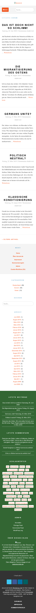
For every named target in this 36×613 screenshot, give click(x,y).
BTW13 (22, 467)
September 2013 (17, 358)
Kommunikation (16, 480)
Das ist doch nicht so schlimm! (18, 26)
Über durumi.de (18, 256)
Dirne (28, 467)
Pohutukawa (29, 592)
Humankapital (29, 473)
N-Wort (13, 487)
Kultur (30, 480)
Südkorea (25, 493)
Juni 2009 (17, 384)
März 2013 (17, 371)
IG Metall (6, 477)
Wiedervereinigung (8, 506)
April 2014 (17, 356)
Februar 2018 (17, 327)
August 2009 (17, 382)
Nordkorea (20, 487)
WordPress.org (18, 530)
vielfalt (20, 496)
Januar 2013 (17, 376)
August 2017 (17, 333)
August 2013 (17, 361)
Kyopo (5, 483)
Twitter (9, 581)
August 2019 (17, 320)
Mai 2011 (17, 379)
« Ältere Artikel (10, 239)
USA (30, 493)
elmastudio (6, 592)
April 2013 (17, 369)
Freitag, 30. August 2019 (13, 75)
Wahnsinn (17, 500)
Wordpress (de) (17, 588)
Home (18, 253)
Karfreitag (7, 480)
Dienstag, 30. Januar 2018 (13, 203)
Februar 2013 (17, 374)
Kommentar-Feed (18, 528)
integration (13, 477)
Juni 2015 (17, 343)
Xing (25, 581)
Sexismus (16, 490)
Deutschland (17, 285)
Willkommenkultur (21, 506)
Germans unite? (18, 114)
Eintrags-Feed (18, 525)
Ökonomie (18, 510)
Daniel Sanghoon (8, 448)
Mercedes (6, 487)
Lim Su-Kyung (13, 483)
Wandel (24, 500)
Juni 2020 (17, 317)
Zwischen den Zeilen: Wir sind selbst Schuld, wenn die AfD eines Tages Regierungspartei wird (18, 422)
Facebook (14, 581)
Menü (5, 10)
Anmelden (18, 523)
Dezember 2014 (17, 351)
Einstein (21, 470)
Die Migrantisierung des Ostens (18, 69)
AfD (7, 467)
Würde (31, 506)
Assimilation (14, 467)
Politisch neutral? (18, 157)
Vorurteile (26, 496)
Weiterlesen (8, 52)
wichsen (11, 503)
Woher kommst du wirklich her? (24, 448)
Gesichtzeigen (18, 473)
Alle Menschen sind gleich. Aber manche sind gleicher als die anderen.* (18, 442)
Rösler (9, 490)
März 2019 (17, 322)
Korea (16, 290)
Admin (18, 266)
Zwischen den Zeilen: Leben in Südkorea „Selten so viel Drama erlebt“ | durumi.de (18, 439)
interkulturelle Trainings (26, 477)
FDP (27, 470)
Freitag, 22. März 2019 (9, 161)
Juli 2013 (17, 363)
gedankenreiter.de (17, 564)
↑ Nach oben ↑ (18, 575)
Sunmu (17, 493)
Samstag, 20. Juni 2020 (9, 31)
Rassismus (29, 487)
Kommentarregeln (18, 263)
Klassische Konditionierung (18, 198)
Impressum (18, 260)
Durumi (16, 288)
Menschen (29, 483)
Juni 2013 (17, 366)
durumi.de (18, 601)
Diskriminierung (12, 470)
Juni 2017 (17, 335)
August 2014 (17, 353)
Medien (22, 483)
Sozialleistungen (9, 493)
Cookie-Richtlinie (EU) (18, 269)
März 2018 (17, 325)
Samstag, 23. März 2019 (13, 117)
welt (29, 500)
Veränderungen (11, 496)
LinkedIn (20, 581)
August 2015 (17, 340)
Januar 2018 (17, 330)
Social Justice (25, 490)
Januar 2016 (17, 338)
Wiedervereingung (21, 503)
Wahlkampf (8, 500)
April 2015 (17, 345)
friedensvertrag (7, 473)
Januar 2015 (17, 348)
